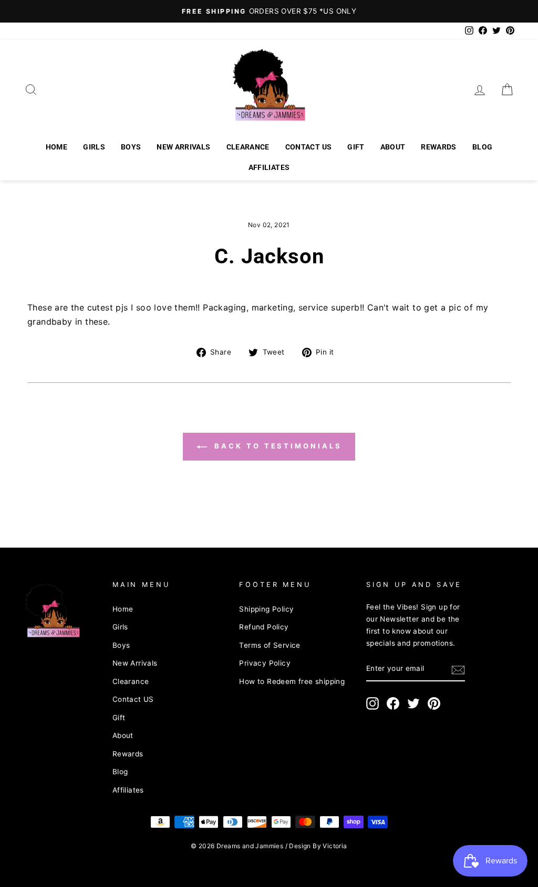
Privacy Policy (265, 663)
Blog (482, 147)
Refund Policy (263, 627)
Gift (355, 147)
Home (56, 147)
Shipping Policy (266, 609)
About (393, 147)
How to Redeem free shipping (292, 681)
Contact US (308, 147)
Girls (94, 147)
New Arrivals (183, 147)
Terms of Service (269, 645)
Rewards (438, 147)
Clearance (248, 147)
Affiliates (269, 167)
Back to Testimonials (276, 446)
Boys (131, 147)
